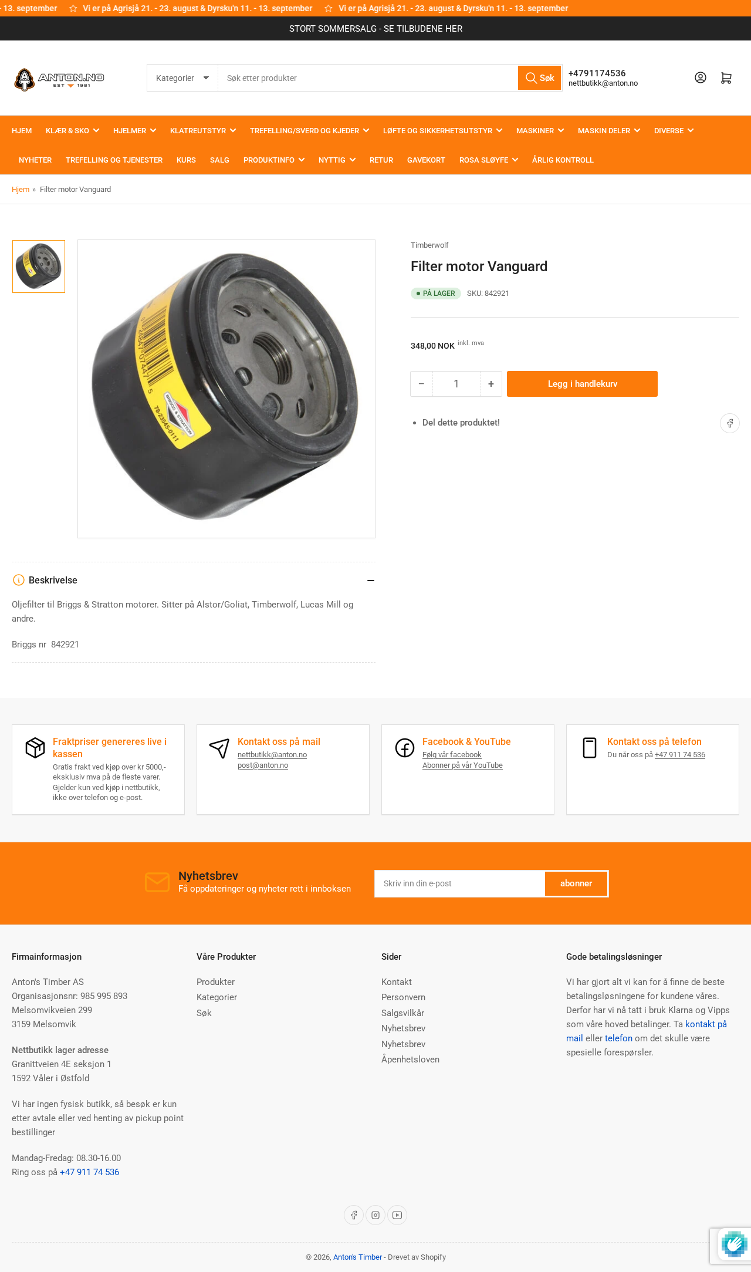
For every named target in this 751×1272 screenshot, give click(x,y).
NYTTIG (332, 160)
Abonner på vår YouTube (462, 765)
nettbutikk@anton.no (603, 83)
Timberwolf (430, 245)
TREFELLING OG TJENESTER (114, 160)
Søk (204, 1013)
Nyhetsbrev (403, 1028)
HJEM (22, 130)
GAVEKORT (426, 160)
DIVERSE (669, 130)
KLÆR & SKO (67, 130)
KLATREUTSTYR (198, 130)
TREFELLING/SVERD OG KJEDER (304, 130)
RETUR (381, 160)
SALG (219, 160)
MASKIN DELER (604, 130)
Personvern (403, 997)
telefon (618, 1038)
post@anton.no (263, 765)
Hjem (20, 189)
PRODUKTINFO (269, 160)
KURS (186, 160)
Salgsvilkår (402, 1013)
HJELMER (129, 130)
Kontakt (396, 982)
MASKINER (535, 130)
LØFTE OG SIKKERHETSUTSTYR (437, 130)
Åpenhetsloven (410, 1059)
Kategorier (217, 997)
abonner (576, 883)
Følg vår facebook (452, 754)
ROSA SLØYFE (483, 160)
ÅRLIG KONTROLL (563, 160)
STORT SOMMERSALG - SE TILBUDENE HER (375, 28)
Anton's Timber (357, 1257)
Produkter (216, 982)
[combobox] (390, 78)
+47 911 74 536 (680, 754)
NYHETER (35, 160)
